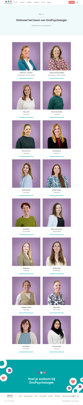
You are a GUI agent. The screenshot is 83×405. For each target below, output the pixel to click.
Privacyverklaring (43, 396)
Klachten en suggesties (28, 396)
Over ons (43, 2)
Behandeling (36, 2)
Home (40, 14)
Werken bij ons (57, 396)
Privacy (36, 396)
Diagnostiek (29, 2)
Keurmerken (50, 396)
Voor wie (15, 2)
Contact (20, 396)
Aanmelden (72, 2)
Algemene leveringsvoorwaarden (68, 396)
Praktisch (49, 2)
